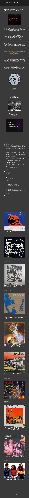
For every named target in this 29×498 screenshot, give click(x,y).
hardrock (7, 140)
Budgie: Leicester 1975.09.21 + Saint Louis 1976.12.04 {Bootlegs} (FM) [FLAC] (13, 480)
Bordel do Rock (12, 2)
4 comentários (8, 261)
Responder (7, 169)
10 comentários (9, 290)
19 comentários (8, 402)
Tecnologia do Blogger (15, 494)
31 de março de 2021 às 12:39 (14, 184)
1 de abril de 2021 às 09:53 (14, 189)
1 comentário (8, 482)
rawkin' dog (9, 189)
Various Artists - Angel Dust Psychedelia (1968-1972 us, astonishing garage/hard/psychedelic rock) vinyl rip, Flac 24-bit (14, 287)
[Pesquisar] (24, 2)
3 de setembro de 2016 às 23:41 (16, 166)
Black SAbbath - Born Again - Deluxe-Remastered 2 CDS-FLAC (12, 232)
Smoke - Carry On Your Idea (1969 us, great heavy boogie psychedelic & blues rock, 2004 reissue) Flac (14, 458)
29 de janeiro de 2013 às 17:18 (12, 144)
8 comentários (8, 378)
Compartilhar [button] (5, 139)
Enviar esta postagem (9, 139)
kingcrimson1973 (10, 166)
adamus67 (7, 144)
